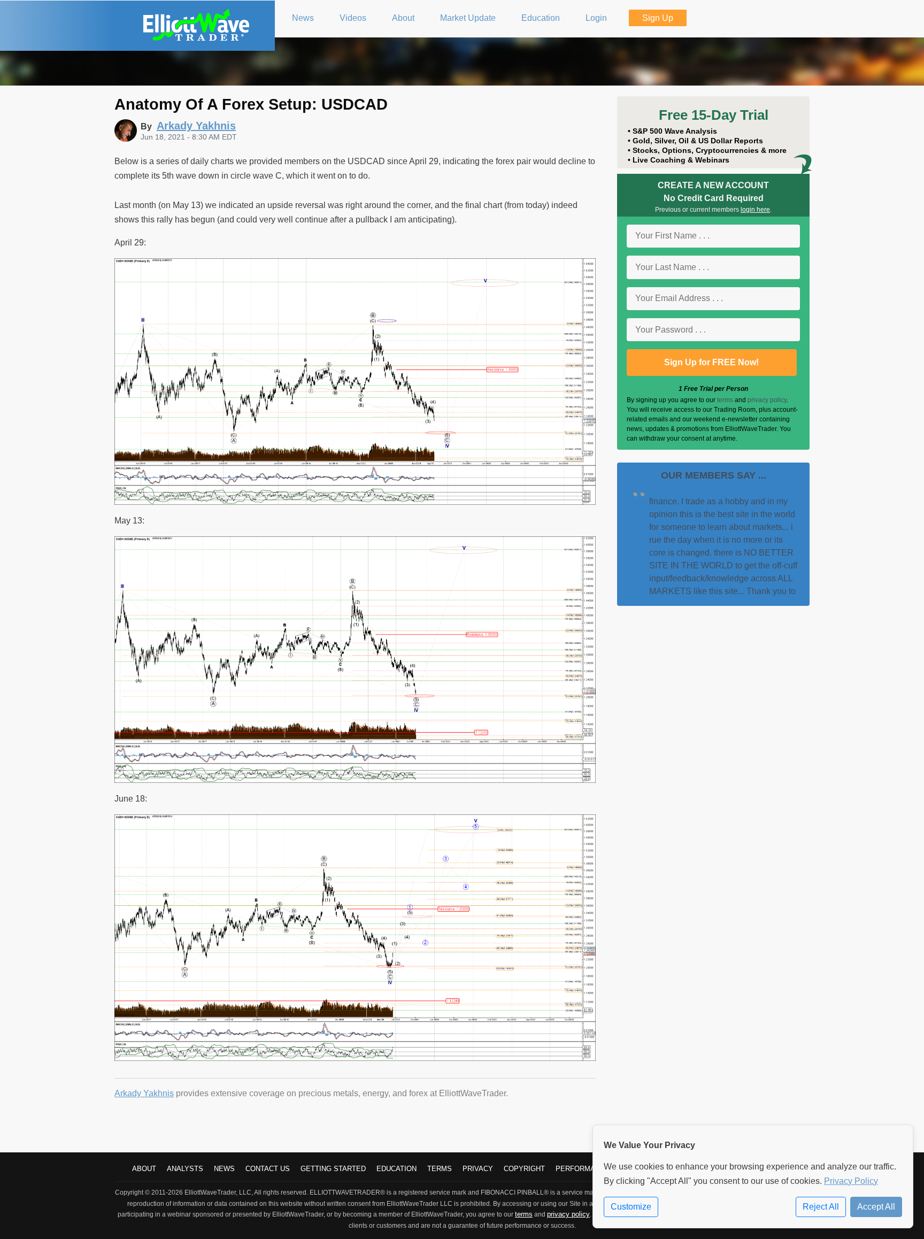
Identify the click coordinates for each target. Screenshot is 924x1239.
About (144, 1169)
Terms (439, 1169)
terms (725, 400)
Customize (631, 1206)
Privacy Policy (851, 1181)
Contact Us (267, 1169)
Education (396, 1169)
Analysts (185, 1169)
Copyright (524, 1169)
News (224, 1169)
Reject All (821, 1206)
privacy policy (767, 400)
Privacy (478, 1169)
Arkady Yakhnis (144, 1093)
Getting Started (333, 1169)
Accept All (876, 1206)
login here (755, 209)
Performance (583, 1169)
